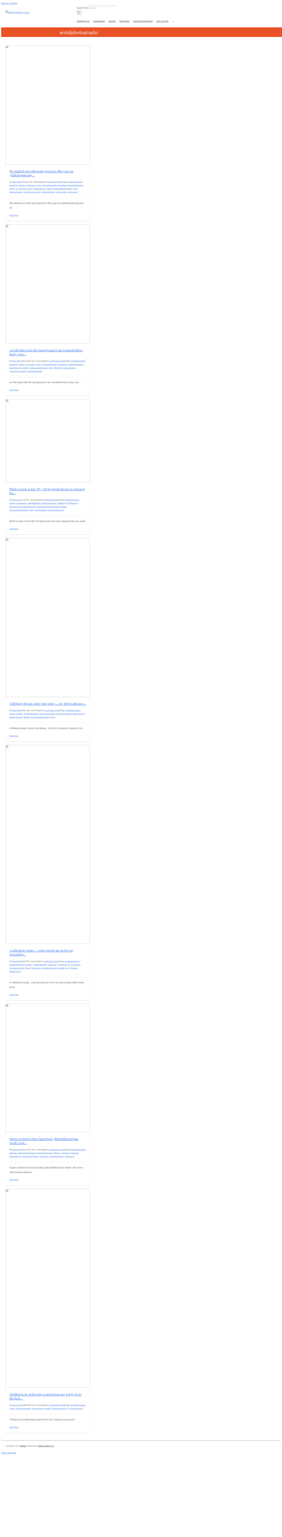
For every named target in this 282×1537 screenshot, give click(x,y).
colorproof (52, 965)
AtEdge (23, 1446)
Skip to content (9, 3)
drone (39, 185)
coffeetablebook (34, 503)
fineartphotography (75, 185)
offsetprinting (14, 972)
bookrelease (21, 503)
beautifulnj (13, 185)
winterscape (61, 192)
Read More (13, 215)
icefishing (23, 189)
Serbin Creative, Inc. (46, 1446)
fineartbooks (50, 714)
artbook (12, 503)
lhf (68, 1409)
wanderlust (69, 1156)
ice (16, 189)
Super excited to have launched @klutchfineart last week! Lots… (43, 1141)
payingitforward (75, 1409)
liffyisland (58, 368)
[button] (173, 21)
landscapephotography (62, 189)
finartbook (61, 503)
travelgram (43, 1156)
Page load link (8, 1452)
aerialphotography (75, 182)
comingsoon (62, 965)
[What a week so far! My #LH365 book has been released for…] (48, 440)
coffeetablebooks (40, 965)
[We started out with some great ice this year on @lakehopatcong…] (48, 104)
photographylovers (55, 510)
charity (12, 1409)
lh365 (75, 189)
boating (22, 185)
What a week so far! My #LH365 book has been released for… (47, 491)
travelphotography (56, 1156)
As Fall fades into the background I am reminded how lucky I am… (46, 352)
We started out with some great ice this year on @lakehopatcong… (41, 173)
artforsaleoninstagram (27, 1153)
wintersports (72, 192)
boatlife (19, 714)
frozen (12, 189)
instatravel (74, 1153)
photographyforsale (30, 1156)
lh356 (67, 968)
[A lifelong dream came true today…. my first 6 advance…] (48, 617)
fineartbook (62, 185)
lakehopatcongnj (29, 507)
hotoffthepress (72, 503)
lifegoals (73, 968)
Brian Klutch (17, 182)
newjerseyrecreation (31, 192)
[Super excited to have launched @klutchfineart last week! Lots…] (48, 1068)
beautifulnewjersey (17, 965)
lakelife (49, 189)
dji (69, 965)
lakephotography (59, 1409)
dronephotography (49, 185)
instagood (65, 1153)
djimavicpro (75, 965)
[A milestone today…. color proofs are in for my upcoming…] (48, 844)
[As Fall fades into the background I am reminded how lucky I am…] (48, 284)
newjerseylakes (15, 192)
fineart (42, 714)
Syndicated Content (55, 182)
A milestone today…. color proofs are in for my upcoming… (41, 952)
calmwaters (31, 185)
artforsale (13, 1153)
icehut (30, 189)
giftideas (56, 1153)
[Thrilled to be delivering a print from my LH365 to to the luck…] (48, 1288)
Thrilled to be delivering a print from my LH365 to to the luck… (45, 1396)
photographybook (48, 192)
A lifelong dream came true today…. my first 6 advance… (47, 703)
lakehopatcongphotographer (48, 507)
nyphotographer (40, 510)
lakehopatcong (39, 189)
